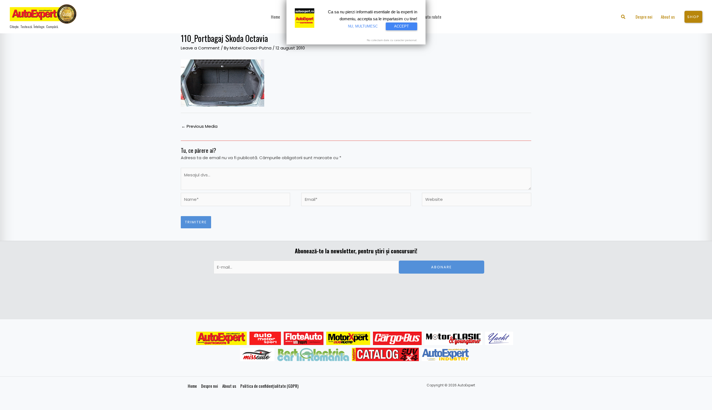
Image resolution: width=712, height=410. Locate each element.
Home (192, 386)
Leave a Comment (200, 48)
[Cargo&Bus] (397, 338)
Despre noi (209, 386)
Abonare (441, 267)
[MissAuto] (257, 354)
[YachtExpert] (499, 338)
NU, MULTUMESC (363, 26)
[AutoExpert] (221, 338)
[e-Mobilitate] (313, 354)
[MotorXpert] (348, 338)
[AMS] (265, 338)
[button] (623, 17)
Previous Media (199, 126)
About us (229, 386)
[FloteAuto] (303, 338)
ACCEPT (401, 26)
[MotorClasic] (453, 338)
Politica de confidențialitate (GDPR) (269, 386)
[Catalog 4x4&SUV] (385, 354)
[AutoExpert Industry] (445, 354)
